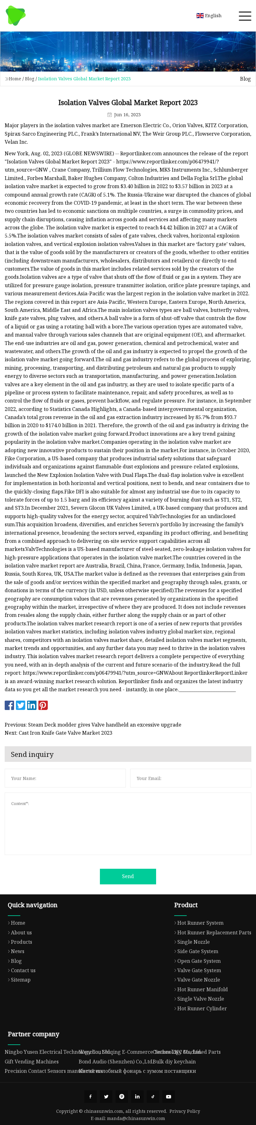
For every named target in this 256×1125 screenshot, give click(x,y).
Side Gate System (197, 951)
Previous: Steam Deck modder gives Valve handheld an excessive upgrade (93, 724)
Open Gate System (199, 961)
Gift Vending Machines (32, 1061)
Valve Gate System (199, 970)
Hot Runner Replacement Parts (214, 932)
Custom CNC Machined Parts (187, 1051)
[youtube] (168, 1096)
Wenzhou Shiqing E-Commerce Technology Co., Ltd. (140, 1051)
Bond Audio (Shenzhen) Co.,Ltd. (116, 1061)
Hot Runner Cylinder (202, 1008)
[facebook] (90, 1096)
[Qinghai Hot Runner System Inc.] (16, 16)
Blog (29, 79)
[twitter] (106, 1096)
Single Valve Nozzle (200, 998)
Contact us (23, 970)
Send (128, 876)
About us (21, 932)
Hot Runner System (200, 922)
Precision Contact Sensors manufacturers (54, 1071)
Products (21, 941)
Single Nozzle (193, 941)
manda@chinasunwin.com (136, 1118)
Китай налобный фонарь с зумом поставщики (137, 1071)
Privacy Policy (185, 1111)
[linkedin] (137, 1096)
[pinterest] (122, 1096)
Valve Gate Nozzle (198, 979)
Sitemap (21, 979)
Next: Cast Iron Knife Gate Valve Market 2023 (58, 732)
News (17, 951)
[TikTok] (153, 1096)
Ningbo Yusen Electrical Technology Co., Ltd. (58, 1051)
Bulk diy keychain (174, 1061)
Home (15, 79)
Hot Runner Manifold (202, 989)
